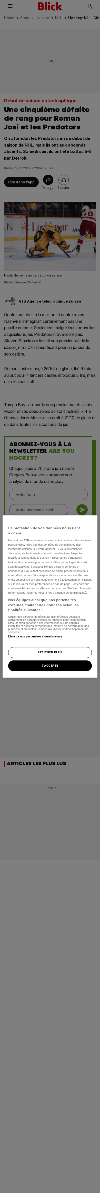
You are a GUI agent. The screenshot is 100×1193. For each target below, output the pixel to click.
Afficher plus (50, 652)
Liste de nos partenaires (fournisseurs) (35, 636)
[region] (50, 596)
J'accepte (50, 665)
